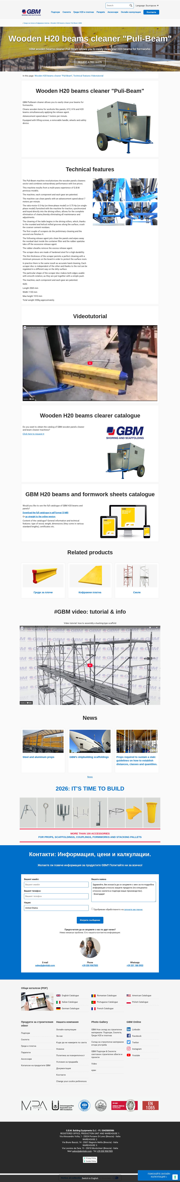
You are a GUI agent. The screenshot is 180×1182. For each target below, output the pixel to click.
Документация (63, 1068)
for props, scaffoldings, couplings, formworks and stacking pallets (90, 835)
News (90, 777)
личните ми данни (133, 909)
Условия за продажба (67, 1062)
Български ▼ (147, 5)
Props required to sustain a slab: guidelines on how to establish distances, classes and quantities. (136, 761)
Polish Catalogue (140, 1002)
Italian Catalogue (70, 1002)
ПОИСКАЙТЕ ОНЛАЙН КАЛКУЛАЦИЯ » (159, 1175)
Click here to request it (33, 434)
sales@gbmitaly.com (82, 1151)
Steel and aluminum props (38, 757)
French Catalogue (105, 1008)
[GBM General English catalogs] (37, 1010)
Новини (60, 1049)
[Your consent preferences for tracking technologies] (175, 1177)
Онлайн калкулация (131, 12)
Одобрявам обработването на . (118, 909)
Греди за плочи (43, 592)
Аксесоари (113, 12)
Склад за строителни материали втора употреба (107, 1043)
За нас (59, 1036)
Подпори (55, 12)
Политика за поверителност (70, 1055)
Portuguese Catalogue (107, 1002)
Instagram (137, 1049)
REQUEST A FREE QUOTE (90, 62)
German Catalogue (70, 1008)
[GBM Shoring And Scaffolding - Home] (31, 15)
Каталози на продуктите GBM (35, 1065)
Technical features (82, 76)
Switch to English (90, 1178)
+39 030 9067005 (105, 1151)
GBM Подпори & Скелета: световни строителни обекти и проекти (106, 1054)
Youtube (136, 1055)
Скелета (67, 12)
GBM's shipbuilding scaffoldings (89, 757)
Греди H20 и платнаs (83, 12)
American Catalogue (141, 995)
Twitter (135, 1042)
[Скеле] (136, 586)
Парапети (26, 1052)
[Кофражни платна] (89, 586)
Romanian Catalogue (107, 995)
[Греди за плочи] (43, 586)
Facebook (136, 1036)
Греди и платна (28, 1046)
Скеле (137, 592)
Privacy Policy (91, 1158)
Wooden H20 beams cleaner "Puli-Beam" (53, 76)
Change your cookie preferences (71, 1081)
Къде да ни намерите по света (71, 1042)
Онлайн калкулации (66, 1029)
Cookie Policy (91, 1161)
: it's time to (90, 788)
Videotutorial (97, 76)
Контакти (61, 1075)
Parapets (101, 12)
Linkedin (136, 1029)
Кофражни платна (90, 592)
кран (93, 1070)
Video (94, 1063)
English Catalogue (70, 995)
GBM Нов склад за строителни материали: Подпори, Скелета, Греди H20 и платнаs (106, 1032)
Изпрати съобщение (90, 920)
